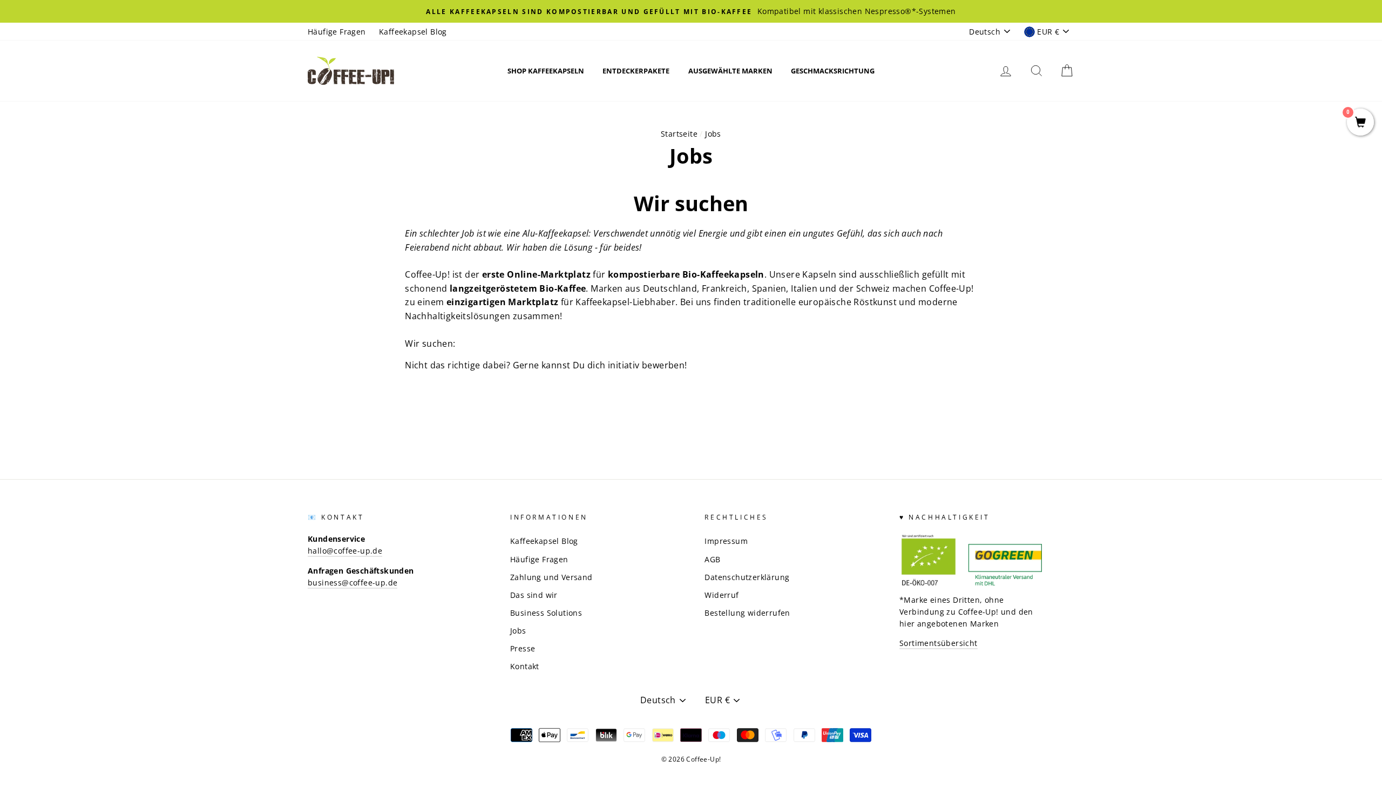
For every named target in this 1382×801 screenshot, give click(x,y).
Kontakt (524, 666)
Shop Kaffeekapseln (545, 71)
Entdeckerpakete (635, 71)
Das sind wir (534, 595)
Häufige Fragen (337, 31)
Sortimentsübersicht (938, 643)
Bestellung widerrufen (747, 613)
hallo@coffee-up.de (345, 551)
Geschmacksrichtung (833, 71)
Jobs (518, 630)
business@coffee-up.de (352, 582)
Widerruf (721, 595)
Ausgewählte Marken (730, 71)
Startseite (679, 134)
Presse (522, 648)
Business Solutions (546, 613)
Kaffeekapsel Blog (413, 31)
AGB (712, 559)
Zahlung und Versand (551, 577)
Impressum (726, 541)
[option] (691, 11)
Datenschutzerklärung (746, 577)
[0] (1360, 123)
